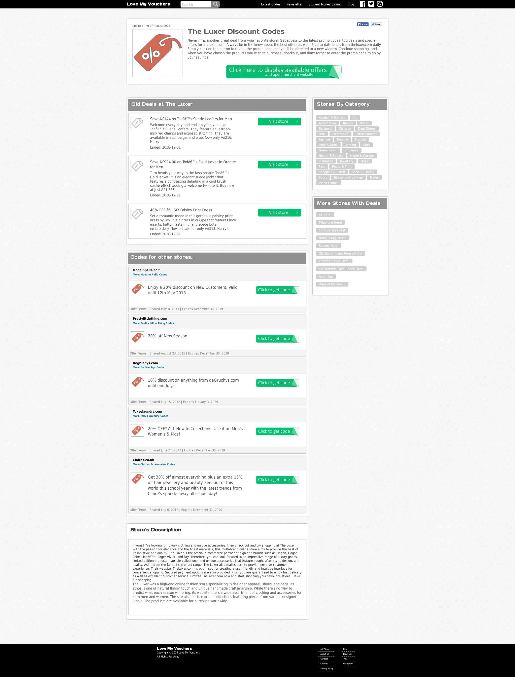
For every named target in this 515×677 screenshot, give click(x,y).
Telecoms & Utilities (348, 177)
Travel (374, 177)
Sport (323, 177)
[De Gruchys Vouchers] (137, 382)
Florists (360, 139)
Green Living (328, 150)
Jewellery (346, 161)
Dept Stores (367, 128)
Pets (322, 166)
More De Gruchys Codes (149, 367)
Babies (348, 123)
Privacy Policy (326, 668)
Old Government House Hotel (340, 253)
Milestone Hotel (330, 222)
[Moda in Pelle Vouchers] (137, 289)
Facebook (347, 654)
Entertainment (366, 134)
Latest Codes (270, 4)
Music (364, 161)
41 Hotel (325, 215)
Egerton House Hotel (334, 261)
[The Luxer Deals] (137, 123)
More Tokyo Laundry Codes (150, 415)
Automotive (327, 123)
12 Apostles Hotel (332, 230)
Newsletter (294, 4)
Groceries (351, 150)
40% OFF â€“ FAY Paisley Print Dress (181, 210)
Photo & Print (342, 166)
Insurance (326, 161)
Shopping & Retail (332, 172)
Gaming (350, 145)
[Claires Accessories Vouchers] (137, 479)
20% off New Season (167, 335)
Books (364, 123)
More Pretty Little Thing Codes (153, 323)
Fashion (324, 139)
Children (345, 128)
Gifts (366, 145)
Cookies (324, 663)
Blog (351, 4)
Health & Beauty (331, 156)
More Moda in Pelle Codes (150, 274)
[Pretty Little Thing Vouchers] (137, 337)
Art (354, 118)
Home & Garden (362, 156)
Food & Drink (328, 145)
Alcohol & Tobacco (332, 118)
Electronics (340, 134)
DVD (322, 134)
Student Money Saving (325, 4)
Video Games (328, 183)
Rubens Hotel (328, 246)
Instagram (348, 663)
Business (325, 128)
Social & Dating (363, 172)
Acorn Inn (326, 276)
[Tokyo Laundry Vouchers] (137, 430)
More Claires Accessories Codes (154, 464)
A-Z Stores (325, 649)
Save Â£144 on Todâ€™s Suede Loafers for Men (191, 119)
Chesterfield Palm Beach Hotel (341, 269)
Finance (342, 139)
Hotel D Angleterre (332, 238)
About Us (324, 654)
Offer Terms (138, 309)
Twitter (346, 658)
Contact (324, 658)
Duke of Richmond (332, 284)
